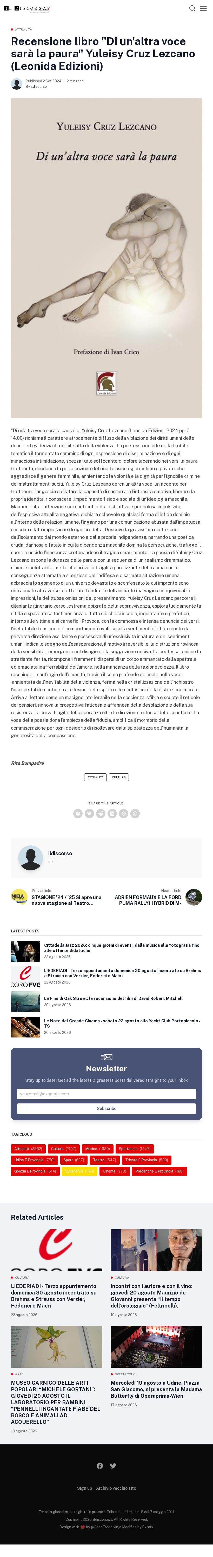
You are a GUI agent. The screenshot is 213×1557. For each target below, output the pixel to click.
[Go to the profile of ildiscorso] (16, 84)
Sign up (84, 1488)
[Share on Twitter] (89, 813)
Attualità (23, 29)
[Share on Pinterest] (123, 813)
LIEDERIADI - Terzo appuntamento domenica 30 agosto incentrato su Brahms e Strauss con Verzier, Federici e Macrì (54, 1296)
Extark (148, 1527)
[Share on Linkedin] (112, 813)
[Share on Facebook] (78, 813)
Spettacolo (125, 1374)
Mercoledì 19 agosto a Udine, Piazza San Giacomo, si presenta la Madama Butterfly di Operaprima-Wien (156, 1389)
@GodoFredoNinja (106, 1527)
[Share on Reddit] (100, 813)
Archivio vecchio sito (116, 1488)
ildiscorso (39, 86)
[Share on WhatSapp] (135, 813)
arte (19, 1374)
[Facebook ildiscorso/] (100, 1466)
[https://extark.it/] (51, 861)
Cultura (119, 777)
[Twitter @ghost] (113, 1466)
